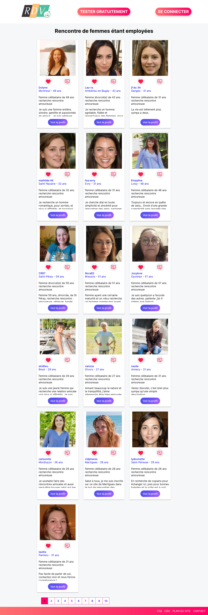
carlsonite (45, 459)
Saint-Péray (46, 276)
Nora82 (89, 273)
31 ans (147, 90)
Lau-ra (89, 87)
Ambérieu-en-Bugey (97, 90)
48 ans (144, 183)
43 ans (116, 90)
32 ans (62, 183)
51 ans (102, 276)
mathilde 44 (46, 180)
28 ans (104, 462)
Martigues (91, 462)
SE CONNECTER (173, 11)
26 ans (58, 462)
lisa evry (90, 180)
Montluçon (45, 462)
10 (105, 600)
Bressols (90, 276)
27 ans (100, 369)
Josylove (136, 273)
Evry (88, 183)
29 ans (52, 369)
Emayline (136, 180)
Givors (89, 369)
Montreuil (44, 90)
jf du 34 (136, 87)
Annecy (135, 369)
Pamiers (43, 555)
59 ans (60, 276)
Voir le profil (57, 122)
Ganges (135, 90)
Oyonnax (136, 276)
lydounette (138, 459)
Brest (42, 369)
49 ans (57, 90)
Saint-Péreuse (139, 462)
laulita (42, 551)
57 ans (149, 276)
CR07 (42, 273)
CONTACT (199, 611)
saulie (134, 366)
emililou (43, 366)
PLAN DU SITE (182, 611)
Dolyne (43, 87)
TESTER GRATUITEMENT (104, 11)
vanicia (89, 366)
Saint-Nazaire (47, 183)
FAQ (159, 611)
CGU (167, 611)
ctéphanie (91, 459)
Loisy (134, 183)
